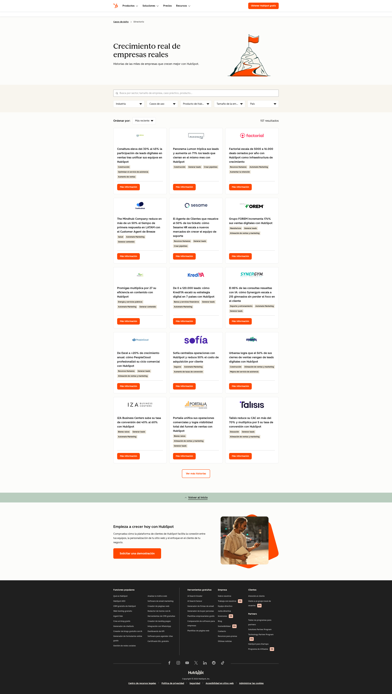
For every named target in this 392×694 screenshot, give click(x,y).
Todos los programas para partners (259, 622)
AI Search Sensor (194, 601)
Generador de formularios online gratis (127, 638)
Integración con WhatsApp (159, 626)
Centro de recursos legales (142, 683)
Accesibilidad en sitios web (220, 683)
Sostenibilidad (227, 626)
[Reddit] (214, 663)
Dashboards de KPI (156, 631)
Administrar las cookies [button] (251, 683)
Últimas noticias (225, 641)
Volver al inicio (198, 497)
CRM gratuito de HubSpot (124, 606)
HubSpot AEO (119, 601)
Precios (167, 5)
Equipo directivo (225, 606)
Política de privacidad (173, 683)
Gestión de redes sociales (124, 646)
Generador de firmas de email (200, 606)
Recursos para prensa (227, 636)
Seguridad (195, 683)
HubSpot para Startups (258, 644)
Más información (128, 187)
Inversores (225, 616)
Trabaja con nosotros (229, 601)
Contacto (222, 631)
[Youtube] (187, 663)
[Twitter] (196, 663)
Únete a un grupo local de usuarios (259, 603)
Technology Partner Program (260, 636)
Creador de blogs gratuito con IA (127, 631)
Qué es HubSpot (120, 596)
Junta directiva (224, 611)
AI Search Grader (194, 596)
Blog (220, 621)
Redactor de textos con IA (159, 611)
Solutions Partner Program (259, 629)
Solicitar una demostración (137, 553)
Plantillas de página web (198, 631)
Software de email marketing (160, 601)
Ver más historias (196, 473)
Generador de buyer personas (200, 611)
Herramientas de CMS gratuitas (161, 616)
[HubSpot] (115, 6)
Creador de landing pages (159, 621)
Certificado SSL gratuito (158, 641)
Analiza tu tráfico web (157, 596)
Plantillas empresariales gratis (201, 616)
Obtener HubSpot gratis (263, 5)
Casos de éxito (121, 22)
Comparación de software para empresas (201, 623)
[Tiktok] (223, 663)
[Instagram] (178, 663)
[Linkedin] (205, 663)
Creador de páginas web (158, 606)
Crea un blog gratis (121, 621)
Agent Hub (118, 616)
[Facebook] (169, 663)
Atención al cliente (256, 596)
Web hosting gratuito (122, 611)
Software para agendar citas (160, 636)
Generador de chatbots (123, 626)
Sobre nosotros (224, 596)
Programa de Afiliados (260, 649)
